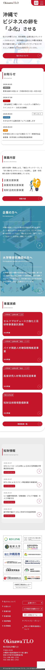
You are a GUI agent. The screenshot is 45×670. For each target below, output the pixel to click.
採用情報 (7, 626)
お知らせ (7, 606)
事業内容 (22, 198)
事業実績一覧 (22, 424)
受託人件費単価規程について (32, 627)
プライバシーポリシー (32, 620)
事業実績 (7, 616)
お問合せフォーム (34, 615)
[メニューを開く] (41, 2)
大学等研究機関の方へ (32, 609)
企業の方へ (32, 603)
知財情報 (7, 621)
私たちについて (22, 55)
